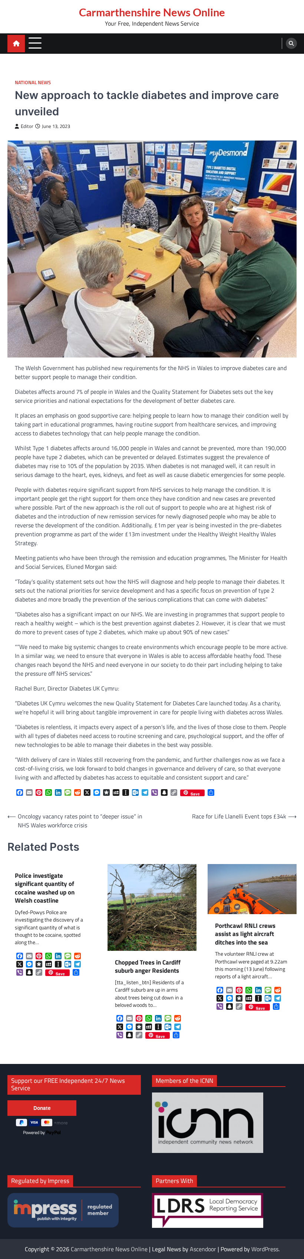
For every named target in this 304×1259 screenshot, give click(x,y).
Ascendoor (203, 1249)
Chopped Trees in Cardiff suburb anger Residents (148, 966)
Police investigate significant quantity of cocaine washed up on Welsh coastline (45, 888)
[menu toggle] (35, 43)
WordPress (264, 1249)
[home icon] (16, 43)
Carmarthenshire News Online (152, 12)
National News (33, 82)
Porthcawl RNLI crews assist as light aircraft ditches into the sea (245, 934)
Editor (27, 126)
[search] (291, 43)
